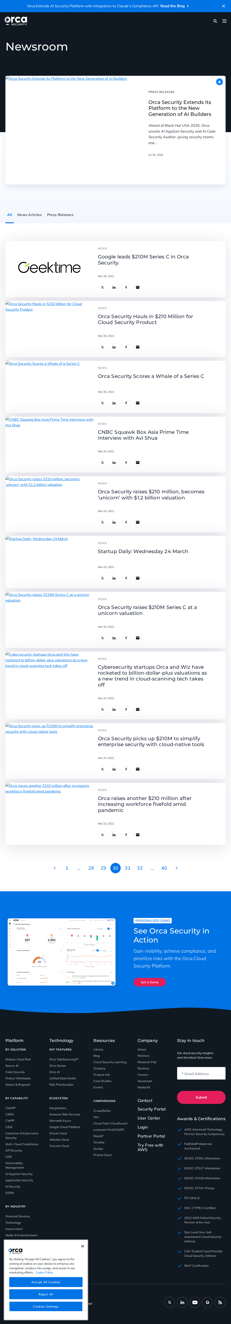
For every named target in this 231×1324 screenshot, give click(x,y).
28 (91, 868)
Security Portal (152, 1109)
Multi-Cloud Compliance (21, 1144)
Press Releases (60, 214)
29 (103, 868)
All (9, 214)
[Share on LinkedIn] (114, 287)
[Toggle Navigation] (224, 21)
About (142, 1049)
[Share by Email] (137, 287)
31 (128, 868)
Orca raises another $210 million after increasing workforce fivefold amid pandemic (145, 804)
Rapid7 (98, 1136)
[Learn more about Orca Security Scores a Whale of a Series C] (42, 387)
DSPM (9, 1193)
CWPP (9, 1120)
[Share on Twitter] (102, 287)
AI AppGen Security (19, 1174)
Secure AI (11, 1065)
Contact (145, 1101)
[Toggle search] (215, 21)
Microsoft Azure (60, 1120)
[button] (223, 6)
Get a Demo (150, 982)
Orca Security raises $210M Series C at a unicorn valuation (147, 610)
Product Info (101, 1074)
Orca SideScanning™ (64, 1059)
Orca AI (54, 1072)
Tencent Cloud (59, 1146)
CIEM (8, 1127)
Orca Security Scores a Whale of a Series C (151, 376)
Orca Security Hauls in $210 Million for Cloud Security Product (145, 319)
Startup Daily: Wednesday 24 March (143, 551)
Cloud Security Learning (109, 1062)
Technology (13, 1222)
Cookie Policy (44, 1272)
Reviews (143, 1068)
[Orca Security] (16, 21)
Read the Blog (172, 6)
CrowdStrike (102, 1111)
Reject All (46, 1294)
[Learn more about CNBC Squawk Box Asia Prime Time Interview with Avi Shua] (49, 445)
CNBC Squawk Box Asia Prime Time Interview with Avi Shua (143, 435)
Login (143, 1127)
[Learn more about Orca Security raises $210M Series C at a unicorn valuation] (49, 620)
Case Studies (102, 1081)
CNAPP (10, 1108)
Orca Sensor (57, 1065)
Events (98, 1087)
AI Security (12, 1186)
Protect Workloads (18, 1078)
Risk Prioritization (61, 1084)
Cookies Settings (46, 1306)
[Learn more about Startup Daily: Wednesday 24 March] (36, 562)
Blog (96, 1055)
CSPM (9, 1114)
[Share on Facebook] (125, 287)
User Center (149, 1118)
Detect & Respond (17, 1084)
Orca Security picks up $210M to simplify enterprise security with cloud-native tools (151, 741)
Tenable (98, 1142)
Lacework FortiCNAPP (108, 1129)
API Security (13, 1150)
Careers (143, 1074)
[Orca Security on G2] (207, 1302)
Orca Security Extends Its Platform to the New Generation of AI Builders (179, 108)
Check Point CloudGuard (110, 1123)
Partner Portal (151, 1136)
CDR (8, 1156)
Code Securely (15, 1072)
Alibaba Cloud (59, 1139)
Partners (144, 1055)
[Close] (83, 1246)
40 (164, 868)
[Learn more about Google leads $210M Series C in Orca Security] (49, 269)
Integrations (57, 1108)
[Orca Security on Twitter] (169, 1302)
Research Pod (147, 1062)
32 (140, 868)
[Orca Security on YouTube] (194, 1302)
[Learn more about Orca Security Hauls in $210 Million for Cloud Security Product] (49, 329)
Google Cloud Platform (64, 1127)
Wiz (96, 1117)
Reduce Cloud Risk (18, 1059)
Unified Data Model (62, 1078)
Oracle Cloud (58, 1133)
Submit (201, 1097)
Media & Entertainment (21, 1235)
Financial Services (17, 1216)
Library (98, 1049)
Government (14, 1229)
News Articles (29, 214)
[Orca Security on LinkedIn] (182, 1302)
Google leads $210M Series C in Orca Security (143, 260)
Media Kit (144, 1087)
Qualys (98, 1148)
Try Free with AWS (151, 1147)
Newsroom (145, 1081)
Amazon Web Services (64, 1114)
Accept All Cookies (45, 1282)
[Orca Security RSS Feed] (220, 1302)
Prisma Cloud (102, 1155)
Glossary (99, 1068)
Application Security (19, 1180)
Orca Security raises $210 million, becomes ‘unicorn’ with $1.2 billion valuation (151, 495)
